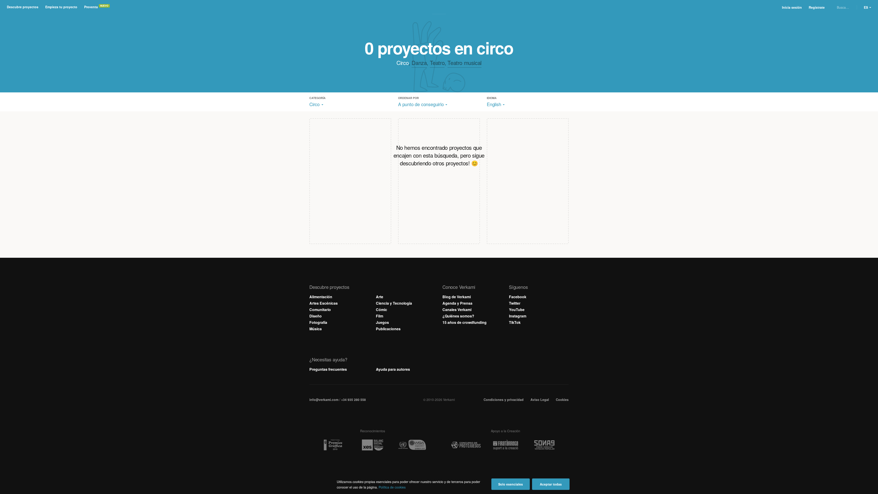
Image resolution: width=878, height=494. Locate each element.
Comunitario (320, 309)
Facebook (517, 296)
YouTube (517, 309)
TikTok (515, 322)
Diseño (315, 316)
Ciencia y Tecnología (394, 303)
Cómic (381, 309)
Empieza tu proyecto (61, 7)
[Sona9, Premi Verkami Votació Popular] (545, 445)
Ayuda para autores (393, 369)
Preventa (91, 7)
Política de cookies (392, 487)
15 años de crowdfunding (464, 322)
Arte (379, 296)
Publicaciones (388, 328)
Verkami (439, 7)
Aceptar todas (551, 484)
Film (379, 316)
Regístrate (817, 7)
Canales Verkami (456, 309)
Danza (419, 63)
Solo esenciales (510, 484)
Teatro (437, 63)
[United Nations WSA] (412, 445)
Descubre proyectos (22, 7)
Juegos (382, 322)
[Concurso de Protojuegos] (466, 445)
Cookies (562, 399)
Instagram (517, 316)
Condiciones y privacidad (504, 399)
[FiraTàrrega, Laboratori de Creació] (505, 445)
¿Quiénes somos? (458, 316)
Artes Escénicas (323, 303)
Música (315, 328)
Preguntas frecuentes (328, 369)
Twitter (514, 303)
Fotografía (318, 322)
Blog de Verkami (456, 296)
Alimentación (320, 296)
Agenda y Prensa (457, 303)
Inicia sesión (792, 7)
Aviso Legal (539, 399)
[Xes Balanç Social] (372, 445)
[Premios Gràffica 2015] (333, 445)
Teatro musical (464, 63)
